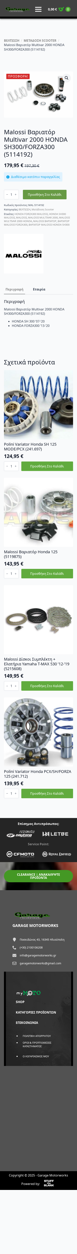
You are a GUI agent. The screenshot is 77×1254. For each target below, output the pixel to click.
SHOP (20, 1002)
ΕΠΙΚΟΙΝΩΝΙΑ (27, 1022)
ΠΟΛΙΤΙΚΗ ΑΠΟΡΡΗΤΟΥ (37, 1036)
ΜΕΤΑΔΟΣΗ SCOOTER (40, 40)
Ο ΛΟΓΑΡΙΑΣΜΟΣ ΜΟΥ (36, 1056)
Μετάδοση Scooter (43, 209)
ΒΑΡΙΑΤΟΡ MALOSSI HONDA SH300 (49, 224)
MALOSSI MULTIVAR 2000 (43, 217)
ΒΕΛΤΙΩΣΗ (11, 40)
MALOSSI (21, 217)
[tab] (14, 289)
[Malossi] (23, 253)
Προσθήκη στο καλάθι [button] (47, 466)
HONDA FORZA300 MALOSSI (31, 214)
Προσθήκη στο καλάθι (45, 194)
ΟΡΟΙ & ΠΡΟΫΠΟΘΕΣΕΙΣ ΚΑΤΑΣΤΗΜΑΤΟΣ (37, 1044)
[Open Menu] (38, 9)
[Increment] (15, 194)
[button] (66, 78)
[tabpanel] (38, 313)
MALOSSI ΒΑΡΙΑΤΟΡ (44, 221)
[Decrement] (7, 194)
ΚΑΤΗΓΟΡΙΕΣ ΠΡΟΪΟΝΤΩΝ (36, 1012)
